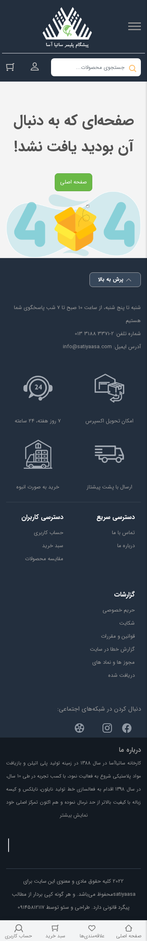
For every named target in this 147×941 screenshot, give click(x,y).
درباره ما (126, 545)
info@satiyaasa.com (87, 346)
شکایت (127, 623)
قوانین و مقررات (118, 636)
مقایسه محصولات (44, 558)
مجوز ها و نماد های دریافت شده (113, 669)
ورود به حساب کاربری (35, 66)
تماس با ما (123, 532)
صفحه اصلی (73, 182)
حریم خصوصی (118, 610)
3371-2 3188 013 (94, 333)
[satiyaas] (67, 26)
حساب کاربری (48, 532)
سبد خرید (52, 545)
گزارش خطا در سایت (112, 649)
